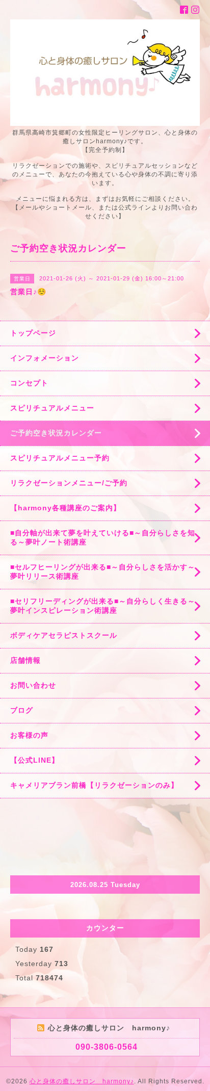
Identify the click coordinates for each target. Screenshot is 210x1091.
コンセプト (29, 383)
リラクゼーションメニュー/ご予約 (68, 483)
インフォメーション (44, 358)
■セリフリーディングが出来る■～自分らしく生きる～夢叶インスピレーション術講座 (102, 605)
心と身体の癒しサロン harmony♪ (82, 1081)
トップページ (33, 333)
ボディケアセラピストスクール (63, 635)
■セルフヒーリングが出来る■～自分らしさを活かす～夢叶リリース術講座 (102, 571)
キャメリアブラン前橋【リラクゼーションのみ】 (94, 785)
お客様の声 (29, 735)
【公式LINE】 (34, 760)
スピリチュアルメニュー (52, 408)
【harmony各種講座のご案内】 (65, 508)
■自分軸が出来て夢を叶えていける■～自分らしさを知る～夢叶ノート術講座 (102, 537)
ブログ (21, 710)
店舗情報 (25, 660)
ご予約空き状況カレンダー (56, 433)
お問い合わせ (33, 685)
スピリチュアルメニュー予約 (60, 458)
